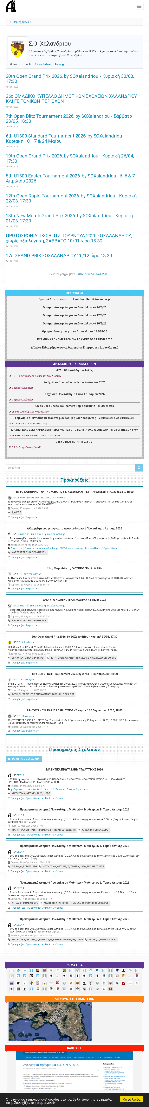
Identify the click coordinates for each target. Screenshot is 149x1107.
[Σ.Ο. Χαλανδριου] (58, 988)
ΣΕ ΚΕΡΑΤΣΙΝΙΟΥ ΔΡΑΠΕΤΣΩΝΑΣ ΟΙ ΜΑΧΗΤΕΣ (36, 435)
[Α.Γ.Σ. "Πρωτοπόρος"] (25, 970)
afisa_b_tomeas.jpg (95, 830)
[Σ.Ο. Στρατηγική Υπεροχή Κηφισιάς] (45, 989)
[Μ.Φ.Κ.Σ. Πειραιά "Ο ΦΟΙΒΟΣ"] (12, 983)
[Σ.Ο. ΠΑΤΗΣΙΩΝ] (25, 989)
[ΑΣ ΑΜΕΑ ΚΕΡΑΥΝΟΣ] (77, 976)
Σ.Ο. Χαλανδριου (25, 642)
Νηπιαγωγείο (83, 789)
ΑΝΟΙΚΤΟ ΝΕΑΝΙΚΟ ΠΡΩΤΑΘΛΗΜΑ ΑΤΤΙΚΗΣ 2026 (74, 599)
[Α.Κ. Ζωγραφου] (45, 970)
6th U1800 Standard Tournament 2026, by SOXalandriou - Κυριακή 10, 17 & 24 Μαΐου (65, 138)
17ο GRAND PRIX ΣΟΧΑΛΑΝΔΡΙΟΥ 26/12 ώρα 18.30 (59, 255)
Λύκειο (71, 789)
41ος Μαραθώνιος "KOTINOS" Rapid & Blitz (74, 568)
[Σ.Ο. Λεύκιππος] (137, 983)
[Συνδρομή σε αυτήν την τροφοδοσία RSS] (140, 32)
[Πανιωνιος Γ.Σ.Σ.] (58, 983)
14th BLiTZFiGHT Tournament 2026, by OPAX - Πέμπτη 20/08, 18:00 (74, 673)
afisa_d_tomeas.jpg (25, 903)
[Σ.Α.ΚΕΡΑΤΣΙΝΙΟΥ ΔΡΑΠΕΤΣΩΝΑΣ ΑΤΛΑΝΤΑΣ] (84, 983)
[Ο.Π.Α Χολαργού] (25, 983)
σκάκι (71, 548)
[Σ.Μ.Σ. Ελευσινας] (91, 983)
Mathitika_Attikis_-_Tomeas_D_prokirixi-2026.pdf (76, 903)
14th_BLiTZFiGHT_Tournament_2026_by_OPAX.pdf (43, 694)
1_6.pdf (16, 512)
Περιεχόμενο (21, 21)
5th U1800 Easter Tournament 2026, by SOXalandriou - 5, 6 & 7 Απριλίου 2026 (70, 178)
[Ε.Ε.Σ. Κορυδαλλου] (110, 976)
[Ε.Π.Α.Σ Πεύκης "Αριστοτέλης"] (130, 977)
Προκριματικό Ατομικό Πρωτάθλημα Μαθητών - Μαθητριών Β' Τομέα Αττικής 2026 (74, 809)
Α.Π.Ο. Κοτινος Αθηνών (29, 574)
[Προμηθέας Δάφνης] (71, 983)
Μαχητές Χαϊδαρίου (23, 388)
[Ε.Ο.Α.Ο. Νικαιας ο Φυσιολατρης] (117, 976)
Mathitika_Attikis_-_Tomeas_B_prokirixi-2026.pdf (44, 830)
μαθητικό (16, 789)
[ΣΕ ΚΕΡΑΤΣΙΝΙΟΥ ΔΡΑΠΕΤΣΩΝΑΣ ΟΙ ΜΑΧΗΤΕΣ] (71, 989)
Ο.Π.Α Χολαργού (25, 679)
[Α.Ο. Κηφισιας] (84, 970)
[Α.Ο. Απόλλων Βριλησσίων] (64, 970)
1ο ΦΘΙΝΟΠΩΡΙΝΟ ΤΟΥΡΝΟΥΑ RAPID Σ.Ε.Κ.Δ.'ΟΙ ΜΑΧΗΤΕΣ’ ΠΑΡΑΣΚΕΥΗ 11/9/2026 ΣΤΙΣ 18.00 (74, 491)
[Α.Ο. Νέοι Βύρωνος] (97, 970)
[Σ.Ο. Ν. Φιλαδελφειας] (12, 989)
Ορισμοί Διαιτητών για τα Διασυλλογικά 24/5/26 (74, 307)
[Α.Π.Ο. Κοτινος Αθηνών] (12, 976)
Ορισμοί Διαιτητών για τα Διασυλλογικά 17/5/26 (74, 315)
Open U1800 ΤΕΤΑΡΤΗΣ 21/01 (74, 441)
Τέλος (103, 274)
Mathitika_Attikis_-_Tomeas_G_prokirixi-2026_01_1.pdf (47, 939)
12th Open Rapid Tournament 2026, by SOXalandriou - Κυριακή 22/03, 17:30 (71, 198)
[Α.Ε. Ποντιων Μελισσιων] (31, 970)
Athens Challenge (48, 548)
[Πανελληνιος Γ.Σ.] (51, 983)
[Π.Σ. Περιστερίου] (38, 982)
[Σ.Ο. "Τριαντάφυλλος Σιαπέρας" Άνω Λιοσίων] (97, 983)
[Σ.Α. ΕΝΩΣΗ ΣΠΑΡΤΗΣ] (77, 983)
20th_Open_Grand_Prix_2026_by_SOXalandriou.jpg (83, 657)
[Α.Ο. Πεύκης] (117, 970)
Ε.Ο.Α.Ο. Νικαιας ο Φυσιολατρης (29, 423)
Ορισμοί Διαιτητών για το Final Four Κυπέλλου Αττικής (74, 299)
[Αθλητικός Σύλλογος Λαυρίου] (64, 976)
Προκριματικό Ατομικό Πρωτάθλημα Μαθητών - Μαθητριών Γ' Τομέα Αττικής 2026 (74, 919)
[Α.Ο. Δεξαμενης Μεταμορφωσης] (71, 970)
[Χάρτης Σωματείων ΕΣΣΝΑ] (50, 1025)
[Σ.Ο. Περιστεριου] (31, 989)
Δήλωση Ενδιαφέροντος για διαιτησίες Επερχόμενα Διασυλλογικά (74, 347)
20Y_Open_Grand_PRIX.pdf (28, 657)
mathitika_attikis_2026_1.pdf (31, 793)
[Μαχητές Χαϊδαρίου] (18, 983)
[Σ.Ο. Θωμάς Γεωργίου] (124, 983)
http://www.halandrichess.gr (47, 64)
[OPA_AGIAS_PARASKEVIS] (12, 971)
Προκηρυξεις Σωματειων (25, 517)
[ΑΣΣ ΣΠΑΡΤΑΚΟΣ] (84, 976)
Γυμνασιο (60, 789)
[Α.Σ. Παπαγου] (38, 976)
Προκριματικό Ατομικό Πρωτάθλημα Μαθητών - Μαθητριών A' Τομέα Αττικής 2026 (74, 846)
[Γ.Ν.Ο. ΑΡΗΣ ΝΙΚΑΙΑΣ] (97, 976)
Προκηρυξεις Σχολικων (25, 759)
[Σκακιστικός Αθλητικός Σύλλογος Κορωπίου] (84, 989)
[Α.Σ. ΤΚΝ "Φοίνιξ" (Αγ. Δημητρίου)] (51, 976)
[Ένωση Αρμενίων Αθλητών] (137, 975)
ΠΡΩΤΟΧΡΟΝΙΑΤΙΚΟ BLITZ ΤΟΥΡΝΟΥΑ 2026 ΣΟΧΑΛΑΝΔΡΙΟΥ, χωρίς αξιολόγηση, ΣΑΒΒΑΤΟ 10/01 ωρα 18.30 (69, 238)
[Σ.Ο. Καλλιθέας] (130, 983)
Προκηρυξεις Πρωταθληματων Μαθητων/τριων (37, 798)
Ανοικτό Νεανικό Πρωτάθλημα (101, 548)
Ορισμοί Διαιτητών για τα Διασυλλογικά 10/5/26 (74, 323)
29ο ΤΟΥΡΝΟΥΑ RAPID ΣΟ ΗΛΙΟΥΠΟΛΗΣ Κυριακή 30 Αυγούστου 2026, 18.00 (74, 710)
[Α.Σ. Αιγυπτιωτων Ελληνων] (18, 976)
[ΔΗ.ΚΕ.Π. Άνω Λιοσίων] (104, 976)
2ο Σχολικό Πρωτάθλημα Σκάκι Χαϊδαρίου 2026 (74, 382)
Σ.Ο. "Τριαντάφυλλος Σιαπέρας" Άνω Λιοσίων (36, 376)
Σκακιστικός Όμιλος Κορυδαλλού (30, 411)
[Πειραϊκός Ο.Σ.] (64, 983)
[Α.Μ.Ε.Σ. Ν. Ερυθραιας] (51, 970)
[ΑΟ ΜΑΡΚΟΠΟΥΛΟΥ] (71, 976)
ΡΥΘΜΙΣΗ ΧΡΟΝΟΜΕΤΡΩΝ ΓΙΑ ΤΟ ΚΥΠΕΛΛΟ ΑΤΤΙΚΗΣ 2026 (74, 339)
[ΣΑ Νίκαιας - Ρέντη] (64, 989)
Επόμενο (94, 274)
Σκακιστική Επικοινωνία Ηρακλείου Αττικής (40, 534)
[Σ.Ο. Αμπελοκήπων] (110, 983)
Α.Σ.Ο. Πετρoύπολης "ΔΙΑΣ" (26, 447)
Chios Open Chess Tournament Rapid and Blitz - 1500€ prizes (74, 405)
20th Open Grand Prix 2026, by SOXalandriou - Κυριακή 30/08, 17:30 (70, 79)
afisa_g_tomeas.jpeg (102, 939)
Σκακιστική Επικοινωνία (24, 548)
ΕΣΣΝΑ (20, 775)
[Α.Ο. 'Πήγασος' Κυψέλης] (58, 970)
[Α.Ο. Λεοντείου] (91, 970)
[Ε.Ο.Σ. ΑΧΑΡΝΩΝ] (124, 975)
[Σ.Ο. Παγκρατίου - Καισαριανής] (18, 989)
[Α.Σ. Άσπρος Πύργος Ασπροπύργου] (25, 976)
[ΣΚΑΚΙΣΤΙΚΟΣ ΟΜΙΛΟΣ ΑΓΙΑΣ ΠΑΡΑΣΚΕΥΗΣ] (91, 989)
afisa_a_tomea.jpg (24, 866)
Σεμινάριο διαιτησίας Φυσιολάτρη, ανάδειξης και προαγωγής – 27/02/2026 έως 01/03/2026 (74, 417)
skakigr (79, 548)
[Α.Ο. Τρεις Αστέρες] (124, 970)
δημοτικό (49, 789)
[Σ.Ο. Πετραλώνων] (38, 989)
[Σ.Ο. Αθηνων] (104, 982)
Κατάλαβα (132, 1099)
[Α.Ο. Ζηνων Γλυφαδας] (77, 970)
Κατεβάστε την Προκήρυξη (29, 552)
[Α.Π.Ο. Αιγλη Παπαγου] (137, 970)
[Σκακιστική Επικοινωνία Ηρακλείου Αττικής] (77, 989)
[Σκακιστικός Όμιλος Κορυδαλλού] (104, 989)
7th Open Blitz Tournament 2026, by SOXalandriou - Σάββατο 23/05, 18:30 (69, 118)
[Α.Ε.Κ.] (38, 970)
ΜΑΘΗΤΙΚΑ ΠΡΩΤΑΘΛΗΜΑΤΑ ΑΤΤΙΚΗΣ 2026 (74, 769)
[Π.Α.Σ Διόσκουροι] (31, 983)
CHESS (63, 548)
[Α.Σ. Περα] (45, 976)
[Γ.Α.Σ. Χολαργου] (91, 976)
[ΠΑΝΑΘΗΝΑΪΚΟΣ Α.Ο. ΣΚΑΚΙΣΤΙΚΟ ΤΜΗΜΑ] (45, 983)
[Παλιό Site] (74, 1079)
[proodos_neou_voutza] (18, 970)
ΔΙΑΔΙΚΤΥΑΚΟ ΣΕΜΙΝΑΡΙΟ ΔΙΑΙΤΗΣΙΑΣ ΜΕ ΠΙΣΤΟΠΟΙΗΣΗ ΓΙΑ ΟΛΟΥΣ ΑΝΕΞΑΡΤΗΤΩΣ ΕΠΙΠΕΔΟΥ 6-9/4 (74, 429)
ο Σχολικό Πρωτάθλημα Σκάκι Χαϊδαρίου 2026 (74, 394)
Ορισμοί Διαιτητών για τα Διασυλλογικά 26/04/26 (74, 331)
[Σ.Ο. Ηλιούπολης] (117, 983)
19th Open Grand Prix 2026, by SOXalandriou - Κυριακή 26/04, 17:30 (70, 158)
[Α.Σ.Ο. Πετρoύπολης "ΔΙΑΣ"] (58, 976)
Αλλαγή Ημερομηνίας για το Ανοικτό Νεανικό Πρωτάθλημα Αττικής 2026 (74, 528)
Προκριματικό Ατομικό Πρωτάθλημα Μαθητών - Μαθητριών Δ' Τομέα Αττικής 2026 (74, 882)
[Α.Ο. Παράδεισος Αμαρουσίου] (110, 970)
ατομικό (27, 789)
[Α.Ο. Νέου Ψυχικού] (104, 970)
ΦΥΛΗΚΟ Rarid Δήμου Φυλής (74, 370)
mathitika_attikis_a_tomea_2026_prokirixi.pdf (73, 866)
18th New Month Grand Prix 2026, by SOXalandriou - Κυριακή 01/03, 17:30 (69, 218)
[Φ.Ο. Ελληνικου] (110, 989)
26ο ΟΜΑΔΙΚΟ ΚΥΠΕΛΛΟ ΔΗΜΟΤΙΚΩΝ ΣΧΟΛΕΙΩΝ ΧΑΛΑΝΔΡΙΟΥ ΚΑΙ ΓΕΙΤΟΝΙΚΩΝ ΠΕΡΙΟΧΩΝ (71, 98)
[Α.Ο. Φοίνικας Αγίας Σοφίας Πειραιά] (130, 970)
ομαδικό (37, 789)
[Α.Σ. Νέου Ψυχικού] (31, 976)
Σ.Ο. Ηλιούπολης (25, 716)
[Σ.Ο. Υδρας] (51, 989)
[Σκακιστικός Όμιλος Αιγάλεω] (97, 989)
